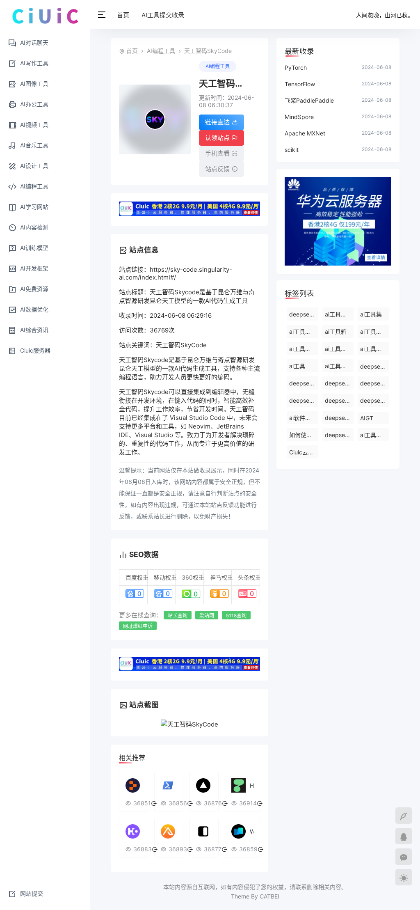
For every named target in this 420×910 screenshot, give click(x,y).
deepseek (373, 366)
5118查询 (236, 615)
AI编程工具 (161, 50)
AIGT (366, 418)
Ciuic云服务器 (303, 452)
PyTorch (296, 67)
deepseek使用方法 (303, 383)
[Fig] (204, 831)
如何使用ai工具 (303, 434)
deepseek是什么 (339, 417)
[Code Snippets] (169, 831)
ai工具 (297, 365)
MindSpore (299, 116)
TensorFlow (300, 83)
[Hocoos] (134, 831)
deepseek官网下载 (303, 400)
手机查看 (217, 153)
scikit (292, 149)
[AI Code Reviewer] (204, 785)
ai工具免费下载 (374, 331)
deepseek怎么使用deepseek (339, 383)
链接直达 (217, 122)
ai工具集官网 (374, 348)
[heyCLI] (169, 785)
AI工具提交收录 (163, 15)
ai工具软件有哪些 (303, 348)
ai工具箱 (336, 331)
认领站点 (217, 138)
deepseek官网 (339, 434)
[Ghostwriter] (134, 785)
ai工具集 (371, 314)
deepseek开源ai (374, 383)
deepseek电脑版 (374, 400)
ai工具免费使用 (303, 331)
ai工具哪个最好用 (374, 434)
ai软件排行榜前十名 (303, 417)
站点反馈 (217, 169)
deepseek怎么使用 (339, 400)
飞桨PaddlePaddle (309, 100)
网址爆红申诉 (138, 626)
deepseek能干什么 (303, 314)
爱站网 (206, 615)
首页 (123, 15)
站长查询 (177, 615)
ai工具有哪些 (339, 314)
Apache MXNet (305, 133)
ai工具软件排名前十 (339, 365)
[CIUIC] (45, 15)
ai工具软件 (338, 348)
